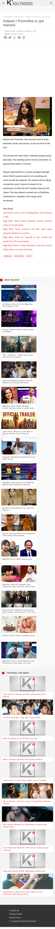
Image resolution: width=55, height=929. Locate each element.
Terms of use (15, 918)
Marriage (8, 256)
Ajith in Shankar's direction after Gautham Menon (23, 759)
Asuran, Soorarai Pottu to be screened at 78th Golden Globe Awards (18, 534)
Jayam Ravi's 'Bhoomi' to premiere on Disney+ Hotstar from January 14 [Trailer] (17, 433)
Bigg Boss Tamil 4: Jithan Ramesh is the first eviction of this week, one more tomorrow (18, 663)
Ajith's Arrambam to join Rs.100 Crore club (20, 738)
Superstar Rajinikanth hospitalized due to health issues (18, 458)
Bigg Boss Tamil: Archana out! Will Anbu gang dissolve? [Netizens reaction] (18, 483)
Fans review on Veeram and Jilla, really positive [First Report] (24, 695)
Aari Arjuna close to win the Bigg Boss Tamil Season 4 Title (17, 305)
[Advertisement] (27, 69)
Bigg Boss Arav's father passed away (17, 559)
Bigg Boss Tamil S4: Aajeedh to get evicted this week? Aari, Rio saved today (18, 585)
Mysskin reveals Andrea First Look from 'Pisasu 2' (18, 509)
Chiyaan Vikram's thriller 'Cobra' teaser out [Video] (18, 330)
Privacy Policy (15, 914)
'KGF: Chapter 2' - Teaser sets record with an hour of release (17, 356)
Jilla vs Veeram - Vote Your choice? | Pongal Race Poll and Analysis (26, 802)
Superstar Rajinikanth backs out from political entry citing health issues (17, 381)
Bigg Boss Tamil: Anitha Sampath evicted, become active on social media (18, 407)
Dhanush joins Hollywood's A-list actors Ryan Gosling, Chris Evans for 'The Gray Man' (18, 612)
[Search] (51, 3)
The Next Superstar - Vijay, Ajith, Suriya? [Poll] (21, 718)
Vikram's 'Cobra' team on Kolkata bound (18, 635)
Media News (18, 256)
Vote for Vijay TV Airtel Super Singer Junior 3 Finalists (24, 780)
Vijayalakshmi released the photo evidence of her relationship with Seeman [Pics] (23, 893)
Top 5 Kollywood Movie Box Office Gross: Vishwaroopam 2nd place (26, 849)
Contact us (14, 910)
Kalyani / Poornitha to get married (38, 17)
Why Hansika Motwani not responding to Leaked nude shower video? (25, 825)
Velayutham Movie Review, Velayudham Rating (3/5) (24, 871)
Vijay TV (29, 256)
